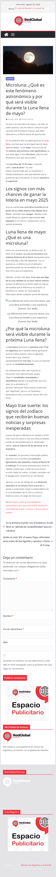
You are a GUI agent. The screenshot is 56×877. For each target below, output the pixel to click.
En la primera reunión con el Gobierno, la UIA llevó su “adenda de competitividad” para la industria (29, 526)
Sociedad (10, 79)
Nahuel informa (27, 119)
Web (5, 642)
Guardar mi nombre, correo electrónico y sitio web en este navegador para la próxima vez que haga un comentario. (27, 664)
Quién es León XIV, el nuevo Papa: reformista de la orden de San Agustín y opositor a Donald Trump (26, 541)
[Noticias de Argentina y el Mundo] (6, 34)
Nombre (8, 615)
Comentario (10, 578)
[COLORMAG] (16, 733)
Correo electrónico (13, 629)
